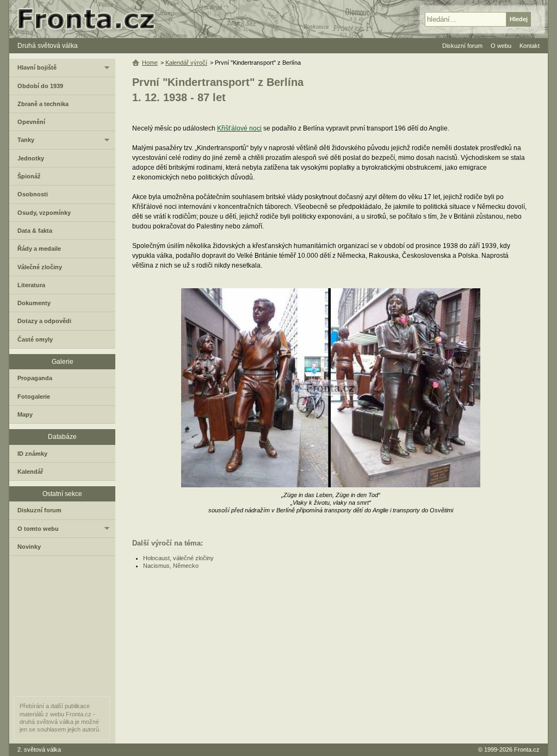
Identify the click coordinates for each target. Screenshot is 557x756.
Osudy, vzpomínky (44, 212)
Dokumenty (34, 303)
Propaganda (34, 378)
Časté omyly (35, 339)
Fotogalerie (33, 396)
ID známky (32, 453)
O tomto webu (38, 528)
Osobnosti (32, 194)
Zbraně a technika (43, 104)
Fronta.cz (527, 749)
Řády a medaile (39, 248)
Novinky (29, 546)
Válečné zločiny (39, 267)
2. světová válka (39, 749)
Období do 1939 (40, 86)
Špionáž (29, 176)
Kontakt (529, 45)
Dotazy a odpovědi (44, 321)
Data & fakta (34, 230)
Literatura (31, 285)
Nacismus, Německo (171, 565)
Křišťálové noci (239, 128)
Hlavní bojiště (37, 67)
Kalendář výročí (186, 62)
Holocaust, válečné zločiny (178, 558)
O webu (501, 45)
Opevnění (31, 122)
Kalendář (30, 471)
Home (150, 62)
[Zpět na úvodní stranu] (90, 19)
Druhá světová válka (47, 45)
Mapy (25, 414)
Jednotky (30, 158)
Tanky (25, 140)
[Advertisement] (331, 656)
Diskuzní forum (39, 510)
